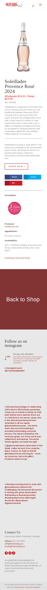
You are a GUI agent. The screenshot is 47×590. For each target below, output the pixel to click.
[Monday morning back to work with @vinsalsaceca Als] (23, 502)
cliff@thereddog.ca (14, 543)
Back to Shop (23, 299)
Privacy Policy (20, 587)
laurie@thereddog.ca (15, 546)
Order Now (16, 166)
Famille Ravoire (11, 226)
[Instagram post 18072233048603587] (23, 385)
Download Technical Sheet (17, 258)
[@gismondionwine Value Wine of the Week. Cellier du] (23, 463)
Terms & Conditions (33, 587)
